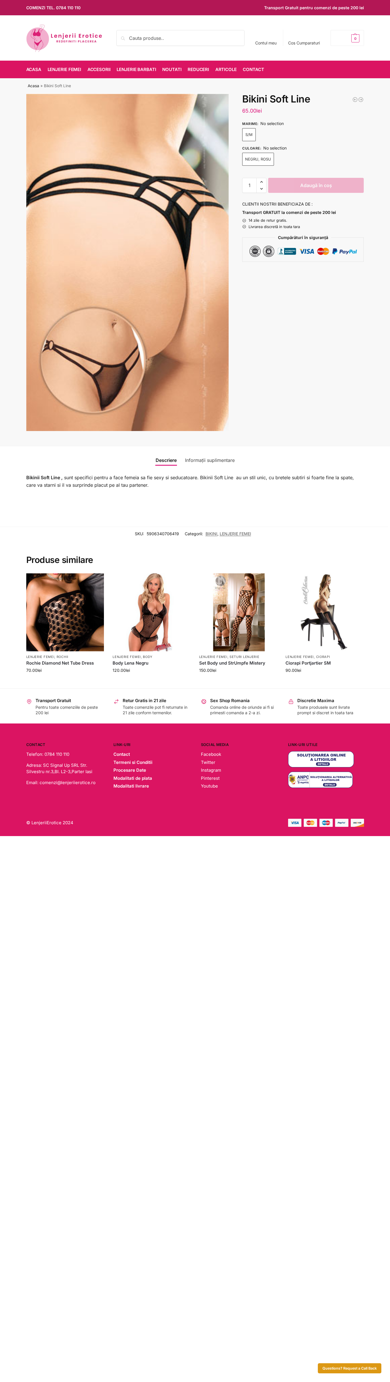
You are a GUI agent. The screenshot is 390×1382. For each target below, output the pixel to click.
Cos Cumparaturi (304, 42)
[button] (347, 38)
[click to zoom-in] (127, 262)
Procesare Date (129, 770)
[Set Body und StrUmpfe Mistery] (238, 612)
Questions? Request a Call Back (349, 1368)
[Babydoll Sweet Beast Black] (361, 99)
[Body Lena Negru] (152, 612)
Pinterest (210, 778)
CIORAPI (323, 657)
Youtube (209, 786)
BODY (147, 657)
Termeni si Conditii (132, 762)
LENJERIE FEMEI (235, 533)
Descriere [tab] (166, 460)
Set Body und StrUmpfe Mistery (232, 663)
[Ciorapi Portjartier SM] (324, 612)
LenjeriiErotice (46, 822)
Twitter (208, 762)
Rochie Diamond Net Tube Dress (60, 663)
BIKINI (211, 533)
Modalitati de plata (132, 778)
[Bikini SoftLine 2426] (355, 99)
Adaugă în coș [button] (65, 682)
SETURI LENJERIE (244, 657)
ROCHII (62, 657)
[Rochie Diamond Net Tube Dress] (65, 612)
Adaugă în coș (316, 185)
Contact (121, 754)
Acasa (33, 85)
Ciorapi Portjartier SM (308, 663)
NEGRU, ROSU (258, 159)
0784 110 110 (68, 7)
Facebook (211, 754)
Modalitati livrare (131, 786)
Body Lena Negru (130, 663)
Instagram (211, 770)
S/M (249, 134)
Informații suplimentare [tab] (210, 460)
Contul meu (266, 42)
